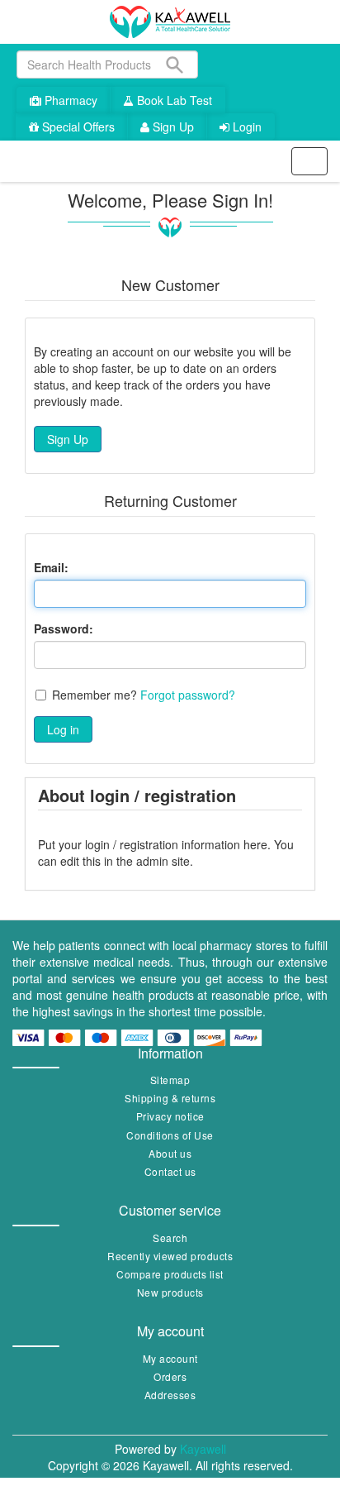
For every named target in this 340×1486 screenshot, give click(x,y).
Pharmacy (69, 100)
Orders (170, 1376)
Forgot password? (187, 694)
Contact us (170, 1171)
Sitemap (170, 1080)
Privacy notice (170, 1116)
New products (170, 1292)
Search (170, 1237)
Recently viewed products (170, 1256)
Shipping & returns (170, 1098)
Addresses (170, 1395)
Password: (63, 628)
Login (245, 126)
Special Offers (77, 126)
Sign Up (171, 126)
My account (170, 1358)
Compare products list (170, 1274)
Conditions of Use (170, 1135)
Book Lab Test (173, 100)
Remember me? (94, 694)
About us (170, 1153)
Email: (51, 567)
